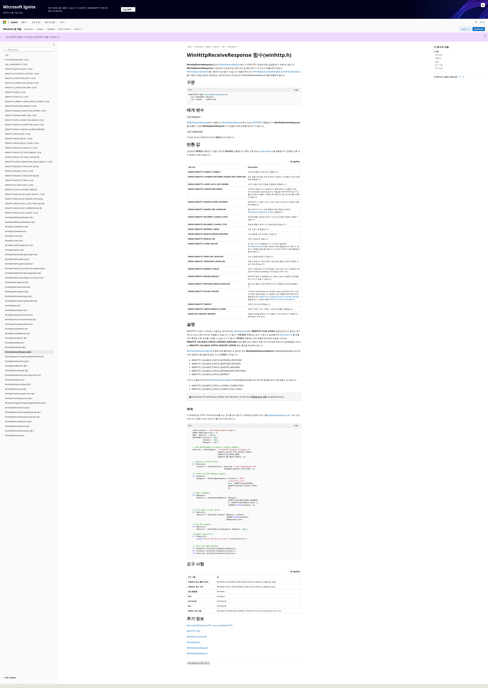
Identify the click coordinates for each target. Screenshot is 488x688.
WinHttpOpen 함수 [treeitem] (13, 305)
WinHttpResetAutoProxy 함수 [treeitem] (17, 361)
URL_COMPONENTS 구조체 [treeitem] (16, 64)
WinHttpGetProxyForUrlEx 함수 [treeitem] (18, 287)
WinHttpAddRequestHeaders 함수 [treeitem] (19, 217)
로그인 (482, 22)
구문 (437, 51)
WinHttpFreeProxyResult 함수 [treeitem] (17, 259)
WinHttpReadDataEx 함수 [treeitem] (15, 347)
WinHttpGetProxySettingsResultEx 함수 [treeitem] (21, 301)
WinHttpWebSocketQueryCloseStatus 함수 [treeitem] (23, 417)
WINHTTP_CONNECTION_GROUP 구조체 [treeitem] (22, 83)
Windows (199, 46)
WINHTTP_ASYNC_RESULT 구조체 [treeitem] (19, 69)
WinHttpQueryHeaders (198, 71)
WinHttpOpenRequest (197, 647)
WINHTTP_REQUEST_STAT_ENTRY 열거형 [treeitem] (22, 166)
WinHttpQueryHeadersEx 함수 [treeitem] (17, 333)
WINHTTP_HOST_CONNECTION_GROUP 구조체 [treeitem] (24, 120)
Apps (208, 46)
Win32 (216, 46)
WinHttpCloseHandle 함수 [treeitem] (16, 231)
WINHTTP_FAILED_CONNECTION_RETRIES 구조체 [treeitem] (25, 111)
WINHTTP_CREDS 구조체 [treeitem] (15, 92)
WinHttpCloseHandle (256, 246)
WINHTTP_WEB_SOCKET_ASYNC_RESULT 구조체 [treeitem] (25, 194)
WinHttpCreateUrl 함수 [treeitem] (14, 250)
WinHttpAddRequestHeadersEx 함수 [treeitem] (20, 222)
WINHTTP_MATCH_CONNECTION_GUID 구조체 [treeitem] (24, 124)
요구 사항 (439, 65)
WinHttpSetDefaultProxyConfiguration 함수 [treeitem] (23, 375)
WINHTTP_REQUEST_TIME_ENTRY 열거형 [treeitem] (22, 175)
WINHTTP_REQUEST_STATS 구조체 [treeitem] (19, 171)
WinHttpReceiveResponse (259, 212)
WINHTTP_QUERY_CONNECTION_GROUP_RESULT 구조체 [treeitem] (28, 161)
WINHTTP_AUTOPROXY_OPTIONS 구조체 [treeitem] (22, 73)
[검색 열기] (476, 22)
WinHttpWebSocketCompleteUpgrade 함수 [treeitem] (23, 412)
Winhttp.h (232, 46)
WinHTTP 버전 (193, 631)
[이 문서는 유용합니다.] (460, 76)
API (223, 46)
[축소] (54, 45)
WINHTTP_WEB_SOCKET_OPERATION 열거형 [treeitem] (23, 208)
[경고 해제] (483, 5)
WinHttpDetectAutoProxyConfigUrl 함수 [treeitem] (21, 254)
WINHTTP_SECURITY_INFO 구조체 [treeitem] (19, 185)
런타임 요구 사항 (258, 396)
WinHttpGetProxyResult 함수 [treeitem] (17, 291)
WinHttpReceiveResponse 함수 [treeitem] (18, 352)
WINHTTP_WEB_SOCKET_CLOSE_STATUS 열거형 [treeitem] (24, 203)
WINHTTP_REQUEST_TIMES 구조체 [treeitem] (19, 180)
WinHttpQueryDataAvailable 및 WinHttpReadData (277, 71)
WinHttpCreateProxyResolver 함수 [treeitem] (19, 245)
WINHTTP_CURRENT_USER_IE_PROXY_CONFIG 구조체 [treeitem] (27, 101)
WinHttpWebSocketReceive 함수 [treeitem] (18, 421)
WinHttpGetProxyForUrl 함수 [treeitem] (17, 282)
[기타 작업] (299, 47)
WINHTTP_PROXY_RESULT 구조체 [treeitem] (18, 138)
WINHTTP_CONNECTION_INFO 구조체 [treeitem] (21, 87)
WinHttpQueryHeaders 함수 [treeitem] (16, 328)
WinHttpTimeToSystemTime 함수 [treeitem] (19, 398)
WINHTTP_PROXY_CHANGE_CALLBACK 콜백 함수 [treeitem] (25, 129)
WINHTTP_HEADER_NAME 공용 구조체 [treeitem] (21, 115)
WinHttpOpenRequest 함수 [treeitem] (16, 310)
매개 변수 (439, 55)
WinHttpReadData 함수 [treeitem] (14, 342)
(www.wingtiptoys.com (279, 415)
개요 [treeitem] (7, 55)
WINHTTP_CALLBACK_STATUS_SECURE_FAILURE (279, 296)
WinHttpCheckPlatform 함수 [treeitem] (16, 226)
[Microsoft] (4, 22)
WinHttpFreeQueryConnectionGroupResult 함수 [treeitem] (25, 268)
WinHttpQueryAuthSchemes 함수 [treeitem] (19, 315)
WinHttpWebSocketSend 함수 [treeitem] (17, 426)
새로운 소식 (465, 29)
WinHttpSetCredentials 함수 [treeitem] (17, 370)
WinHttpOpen (240, 331)
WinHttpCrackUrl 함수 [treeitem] (14, 240)
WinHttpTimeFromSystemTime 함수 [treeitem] (20, 393)
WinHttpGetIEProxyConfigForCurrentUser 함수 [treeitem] (24, 278)
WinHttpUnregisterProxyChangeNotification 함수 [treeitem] (25, 403)
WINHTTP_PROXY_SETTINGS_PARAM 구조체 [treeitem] (23, 152)
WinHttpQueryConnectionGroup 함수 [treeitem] (20, 319)
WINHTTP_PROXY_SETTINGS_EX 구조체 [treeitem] (21, 148)
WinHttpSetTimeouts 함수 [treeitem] (16, 389)
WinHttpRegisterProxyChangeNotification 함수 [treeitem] (24, 356)
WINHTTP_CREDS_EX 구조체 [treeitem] (16, 97)
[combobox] (28, 50)
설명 (437, 61)
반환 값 (438, 58)
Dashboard (479, 29)
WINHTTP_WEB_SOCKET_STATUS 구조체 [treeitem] (21, 213)
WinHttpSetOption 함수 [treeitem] (15, 380)
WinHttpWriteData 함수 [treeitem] (15, 435)
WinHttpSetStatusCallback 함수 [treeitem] (18, 384)
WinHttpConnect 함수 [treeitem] (14, 236)
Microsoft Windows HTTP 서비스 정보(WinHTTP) (209, 625)
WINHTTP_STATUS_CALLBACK (282, 299)
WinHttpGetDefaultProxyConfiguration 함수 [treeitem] (23, 273)
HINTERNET (257, 122)
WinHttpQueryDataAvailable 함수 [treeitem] (19, 324)
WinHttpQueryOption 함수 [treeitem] (16, 338)
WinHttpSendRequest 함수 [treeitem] (16, 366)
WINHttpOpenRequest (197, 122)
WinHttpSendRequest (230, 64)
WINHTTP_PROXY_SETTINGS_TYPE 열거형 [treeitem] (22, 157)
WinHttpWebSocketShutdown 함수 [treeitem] (19, 431)
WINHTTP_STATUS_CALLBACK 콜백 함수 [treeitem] (21, 189)
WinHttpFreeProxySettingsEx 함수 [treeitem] (19, 264)
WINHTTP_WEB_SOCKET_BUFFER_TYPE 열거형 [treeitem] (24, 199)
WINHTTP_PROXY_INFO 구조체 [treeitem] (17, 134)
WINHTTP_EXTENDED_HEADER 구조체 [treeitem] (20, 106)
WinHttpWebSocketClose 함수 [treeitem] (17, 407)
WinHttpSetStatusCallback (199, 351)
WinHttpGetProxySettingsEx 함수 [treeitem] (19, 296)
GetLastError (267, 151)
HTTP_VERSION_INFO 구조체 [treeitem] (17, 59)
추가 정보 (439, 68)
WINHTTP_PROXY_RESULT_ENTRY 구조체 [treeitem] (22, 143)
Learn (189, 46)
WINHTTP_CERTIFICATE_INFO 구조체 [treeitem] (20, 78)
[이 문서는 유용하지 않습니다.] (463, 76)
